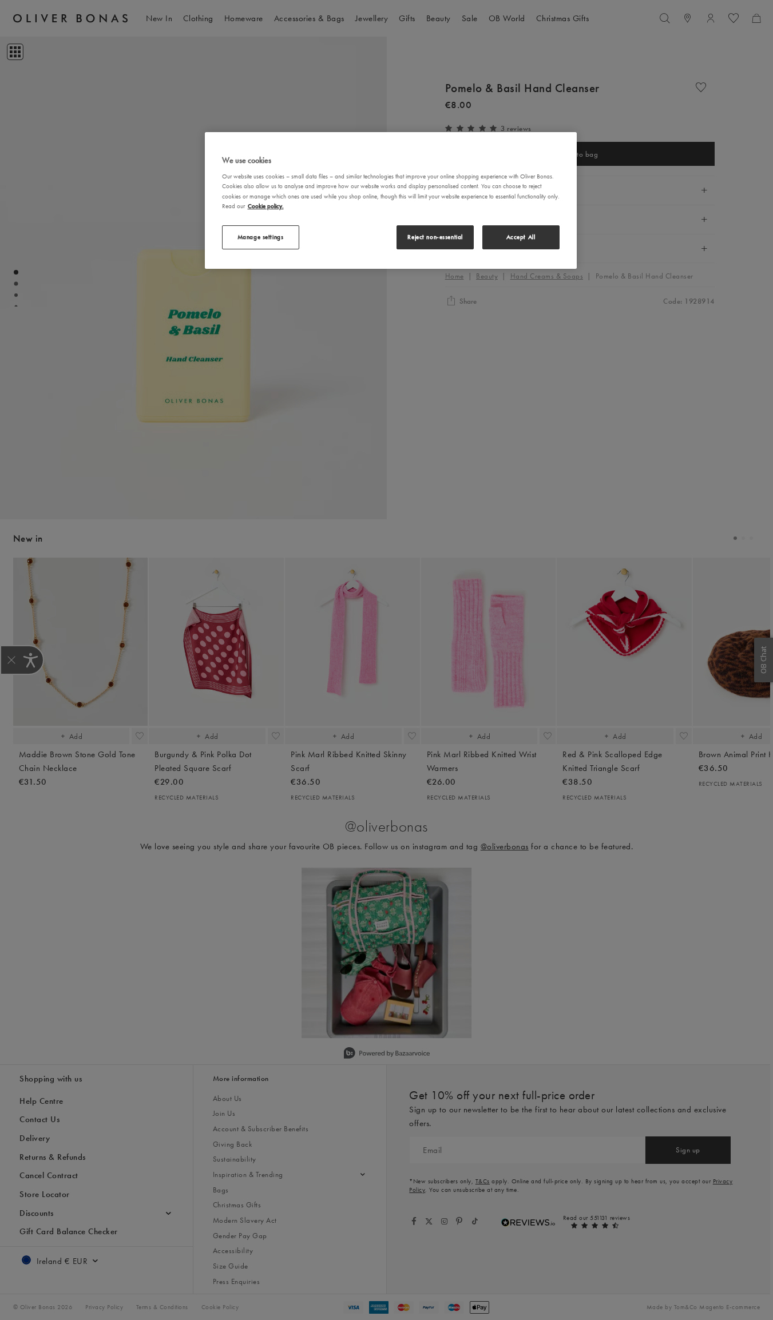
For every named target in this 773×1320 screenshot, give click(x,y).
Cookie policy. (266, 206)
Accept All (521, 237)
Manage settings (260, 237)
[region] (391, 200)
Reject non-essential (434, 237)
